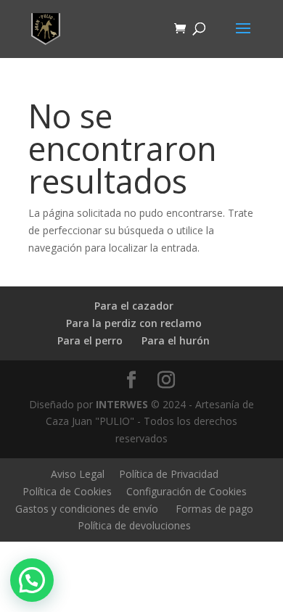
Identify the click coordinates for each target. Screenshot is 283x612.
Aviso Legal (77, 474)
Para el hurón (176, 340)
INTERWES (122, 404)
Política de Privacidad (168, 474)
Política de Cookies (67, 491)
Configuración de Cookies (186, 491)
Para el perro (90, 340)
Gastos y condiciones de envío (86, 509)
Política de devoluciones (134, 525)
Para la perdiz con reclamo (134, 323)
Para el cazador (133, 306)
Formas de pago (214, 509)
